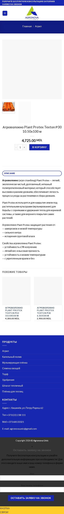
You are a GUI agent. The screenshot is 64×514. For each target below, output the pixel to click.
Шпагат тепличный (12, 385)
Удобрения (8, 379)
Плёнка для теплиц (12, 391)
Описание (9, 173)
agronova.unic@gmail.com (23, 428)
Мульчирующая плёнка (14, 362)
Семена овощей (11, 368)
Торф (5, 374)
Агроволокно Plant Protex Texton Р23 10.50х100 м (14, 312)
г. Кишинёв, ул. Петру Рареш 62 (26, 407)
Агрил (38, 26)
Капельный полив (12, 356)
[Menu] (5, 13)
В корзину (39, 147)
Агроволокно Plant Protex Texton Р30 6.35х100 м (45, 312)
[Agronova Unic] (32, 13)
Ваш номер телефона (32, 485)
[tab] (32, 173)
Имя (32, 473)
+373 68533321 (15, 421)
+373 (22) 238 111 (16, 414)
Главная (27, 26)
